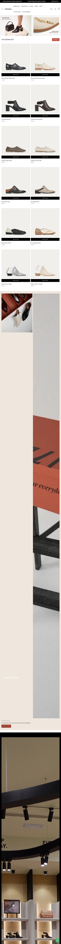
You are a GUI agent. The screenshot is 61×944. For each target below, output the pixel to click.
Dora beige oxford (36, 243)
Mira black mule (5, 201)
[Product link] (15, 63)
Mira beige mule (35, 201)
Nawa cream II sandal (36, 284)
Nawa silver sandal (6, 284)
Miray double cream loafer (38, 78)
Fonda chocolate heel (36, 119)
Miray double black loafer (8, 78)
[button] (2, 9)
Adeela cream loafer (36, 160)
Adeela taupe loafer (6, 160)
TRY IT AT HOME (6, 726)
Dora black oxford (6, 243)
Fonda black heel (5, 119)
